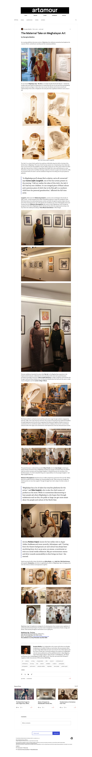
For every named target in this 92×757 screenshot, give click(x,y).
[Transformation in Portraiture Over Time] (68, 694)
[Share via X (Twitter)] (25, 674)
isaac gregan (56, 666)
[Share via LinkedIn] (28, 674)
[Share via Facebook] (21, 674)
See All (76, 686)
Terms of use (26, 747)
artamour (27, 661)
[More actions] (70, 29)
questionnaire (29, 19)
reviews (36, 19)
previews (43, 19)
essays (22, 19)
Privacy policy (20, 747)
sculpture (55, 663)
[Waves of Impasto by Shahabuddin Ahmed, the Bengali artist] (46, 694)
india (37, 663)
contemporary (25, 663)
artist (47, 661)
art (22, 661)
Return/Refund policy (34, 749)
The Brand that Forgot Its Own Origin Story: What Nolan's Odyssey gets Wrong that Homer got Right (23, 702)
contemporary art (59, 661)
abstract (42, 663)
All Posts (16, 19)
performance (32, 666)
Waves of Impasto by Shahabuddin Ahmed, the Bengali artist (45, 702)
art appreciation (40, 661)
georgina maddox (41, 666)
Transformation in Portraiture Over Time (67, 702)
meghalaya (49, 666)
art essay (32, 663)
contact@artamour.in (36, 738)
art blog (32, 661)
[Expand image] (33, 109)
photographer (25, 666)
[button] (76, 19)
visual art (52, 661)
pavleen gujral (64, 666)
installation (48, 663)
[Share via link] (31, 674)
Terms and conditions (25, 749)
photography (61, 663)
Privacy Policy (20, 749)
